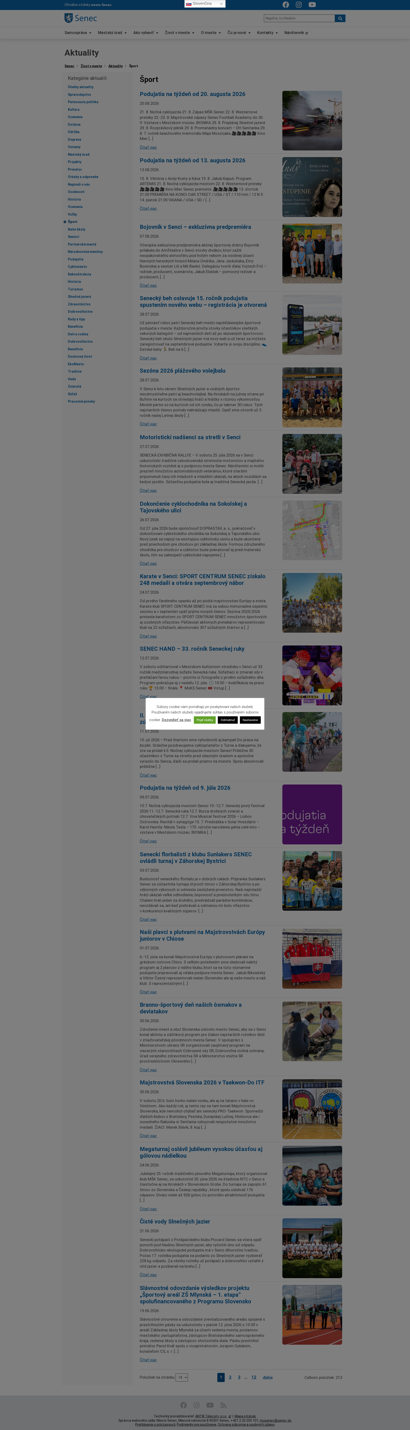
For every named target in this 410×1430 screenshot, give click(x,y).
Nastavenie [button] (250, 720)
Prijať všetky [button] (205, 720)
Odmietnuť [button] (228, 720)
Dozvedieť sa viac (176, 720)
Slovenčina (202, 3)
